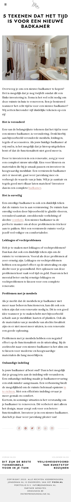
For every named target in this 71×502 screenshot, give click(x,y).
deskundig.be (35, 491)
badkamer (35, 187)
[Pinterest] (38, 428)
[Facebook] (19, 428)
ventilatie (18, 219)
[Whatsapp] (45, 428)
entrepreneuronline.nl (35, 494)
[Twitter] (32, 428)
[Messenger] (25, 428)
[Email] (52, 428)
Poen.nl (57, 482)
